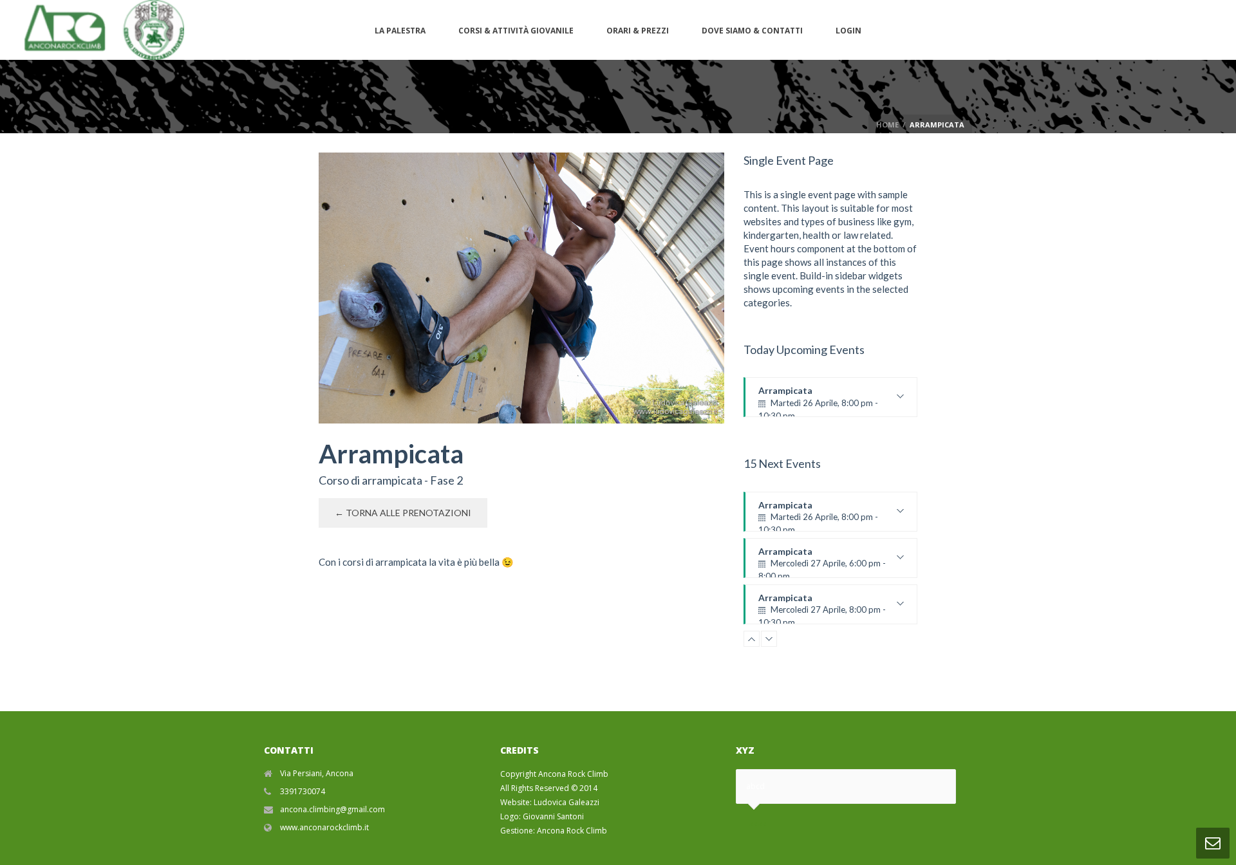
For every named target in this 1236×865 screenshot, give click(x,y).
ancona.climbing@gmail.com (332, 809)
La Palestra (400, 30)
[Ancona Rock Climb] (98, 30)
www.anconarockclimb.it (324, 827)
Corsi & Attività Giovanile (516, 30)
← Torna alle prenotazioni (403, 512)
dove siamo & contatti (752, 30)
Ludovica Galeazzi (566, 802)
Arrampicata (818, 401)
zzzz (758, 824)
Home (887, 124)
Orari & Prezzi (637, 30)
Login (848, 30)
